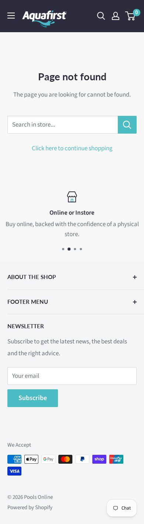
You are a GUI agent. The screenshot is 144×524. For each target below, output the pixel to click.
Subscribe (32, 398)
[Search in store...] (127, 125)
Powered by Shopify (29, 507)
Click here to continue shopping (72, 148)
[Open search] (101, 16)
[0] (130, 15)
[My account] (115, 16)
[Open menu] (11, 16)
